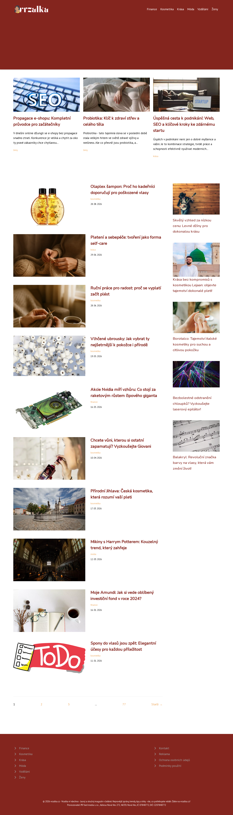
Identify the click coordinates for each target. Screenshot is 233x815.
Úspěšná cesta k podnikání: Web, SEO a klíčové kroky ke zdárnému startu (184, 124)
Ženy (215, 9)
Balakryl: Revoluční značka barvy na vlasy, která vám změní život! (194, 463)
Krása (180, 9)
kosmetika (95, 199)
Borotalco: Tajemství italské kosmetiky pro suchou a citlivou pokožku (195, 344)
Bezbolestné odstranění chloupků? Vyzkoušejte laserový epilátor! (192, 403)
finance (94, 402)
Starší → (157, 704)
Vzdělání (203, 9)
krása (155, 156)
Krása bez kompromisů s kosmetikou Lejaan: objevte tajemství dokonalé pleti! (194, 285)
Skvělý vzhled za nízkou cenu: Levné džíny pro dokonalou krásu (192, 226)
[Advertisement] (116, 40)
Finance (152, 9)
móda (93, 554)
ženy (15, 150)
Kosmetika (167, 9)
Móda (190, 9)
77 (124, 704)
